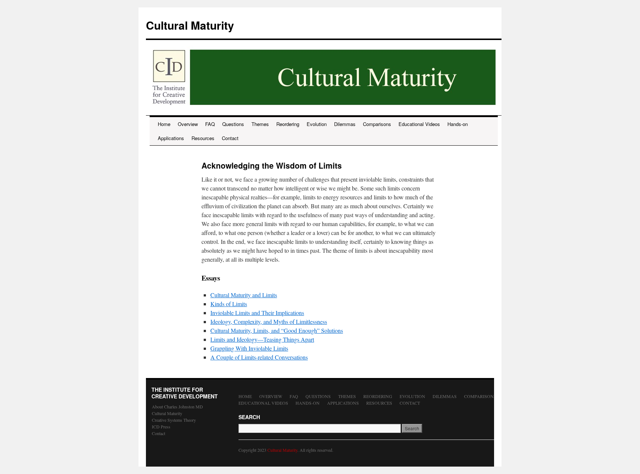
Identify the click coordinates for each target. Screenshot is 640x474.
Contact (230, 138)
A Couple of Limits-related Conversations (259, 357)
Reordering (287, 123)
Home (164, 123)
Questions (233, 123)
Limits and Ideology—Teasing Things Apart (262, 339)
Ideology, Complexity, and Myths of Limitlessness (268, 321)
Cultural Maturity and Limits (243, 295)
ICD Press (161, 427)
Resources (202, 138)
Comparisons (377, 123)
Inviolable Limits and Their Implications (257, 312)
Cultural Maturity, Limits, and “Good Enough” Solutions (276, 330)
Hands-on (457, 123)
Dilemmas (345, 123)
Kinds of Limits (228, 304)
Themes (260, 123)
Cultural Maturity (190, 25)
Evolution (317, 123)
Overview (188, 123)
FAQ (210, 123)
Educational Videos (419, 123)
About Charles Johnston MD (177, 407)
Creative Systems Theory (174, 420)
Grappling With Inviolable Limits (249, 348)
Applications (171, 138)
